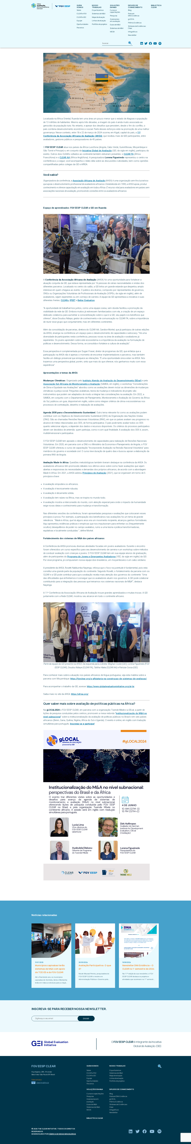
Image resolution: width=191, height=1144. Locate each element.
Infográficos (132, 31)
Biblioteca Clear (156, 6)
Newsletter (132, 35)
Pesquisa (113, 15)
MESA (112, 31)
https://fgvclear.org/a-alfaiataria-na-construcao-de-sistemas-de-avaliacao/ (108, 678)
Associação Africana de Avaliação (89, 180)
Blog (129, 10)
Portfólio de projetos (99, 24)
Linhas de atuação (99, 20)
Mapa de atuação (98, 17)
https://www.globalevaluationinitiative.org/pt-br (110, 686)
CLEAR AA (65, 157)
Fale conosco (36, 1079)
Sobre (79, 10)
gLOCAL (131, 19)
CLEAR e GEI (81, 17)
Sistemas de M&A (98, 13)
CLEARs (65, 300)
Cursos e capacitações (115, 11)
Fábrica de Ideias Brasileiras (62, 1134)
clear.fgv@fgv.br (42, 1082)
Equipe (79, 20)
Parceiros (80, 27)
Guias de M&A (115, 24)
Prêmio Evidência (134, 23)
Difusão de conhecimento (135, 6)
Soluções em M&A (115, 6)
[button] (130, 43)
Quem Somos (80, 6)
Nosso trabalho (96, 6)
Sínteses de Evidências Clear (137, 27)
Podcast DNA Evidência (133, 14)
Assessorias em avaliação (115, 20)
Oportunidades (82, 24)
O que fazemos (98, 10)
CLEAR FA (129, 154)
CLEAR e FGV (82, 13)
